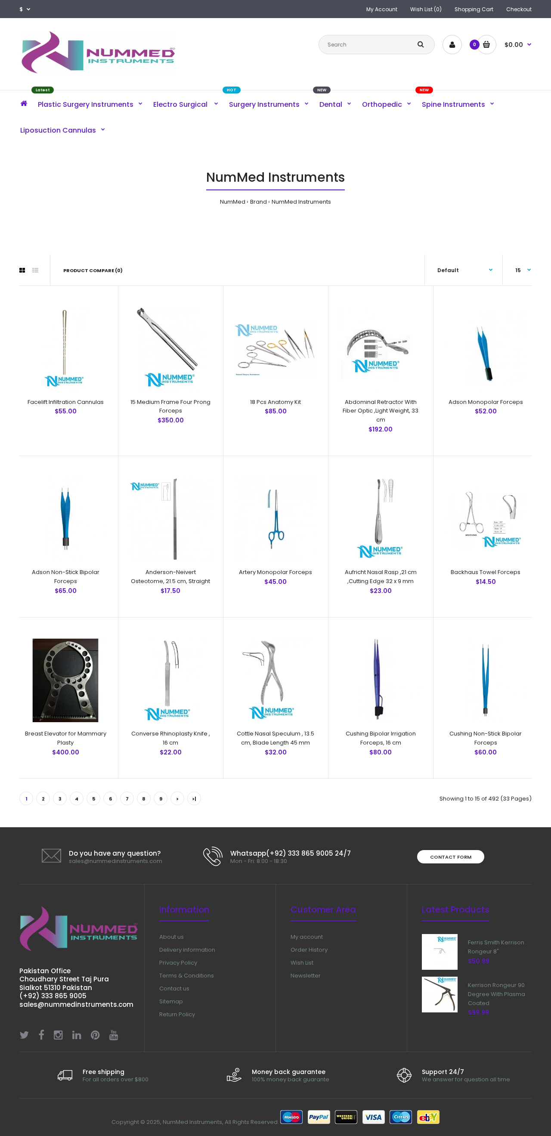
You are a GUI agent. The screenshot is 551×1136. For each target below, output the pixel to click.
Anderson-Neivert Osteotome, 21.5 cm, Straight (170, 576)
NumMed (232, 202)
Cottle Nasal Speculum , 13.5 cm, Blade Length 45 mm (275, 738)
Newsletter (306, 975)
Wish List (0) (426, 9)
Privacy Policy (178, 963)
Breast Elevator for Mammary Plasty (65, 738)
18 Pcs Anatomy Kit (275, 402)
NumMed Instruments (301, 202)
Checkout (519, 9)
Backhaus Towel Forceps (485, 572)
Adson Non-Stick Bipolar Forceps (65, 576)
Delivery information (187, 950)
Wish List (302, 963)
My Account (381, 9)
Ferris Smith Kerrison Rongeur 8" (496, 947)
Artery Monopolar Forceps (275, 572)
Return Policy (177, 1014)
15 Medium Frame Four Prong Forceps (170, 406)
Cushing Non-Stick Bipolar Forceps (485, 738)
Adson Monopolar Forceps (486, 402)
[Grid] (22, 270)
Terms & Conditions (186, 975)
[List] (35, 270)
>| (194, 798)
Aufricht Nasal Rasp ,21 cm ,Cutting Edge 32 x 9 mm (381, 576)
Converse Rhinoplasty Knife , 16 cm (170, 738)
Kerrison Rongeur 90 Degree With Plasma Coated (496, 994)
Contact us (174, 988)
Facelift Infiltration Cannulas (66, 402)
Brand (258, 202)
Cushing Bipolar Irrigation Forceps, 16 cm (381, 738)
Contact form (450, 857)
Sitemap (171, 1001)
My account (307, 937)
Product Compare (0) (93, 270)
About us (171, 937)
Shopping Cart (474, 9)
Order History (309, 950)
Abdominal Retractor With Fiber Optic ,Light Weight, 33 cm (380, 411)
